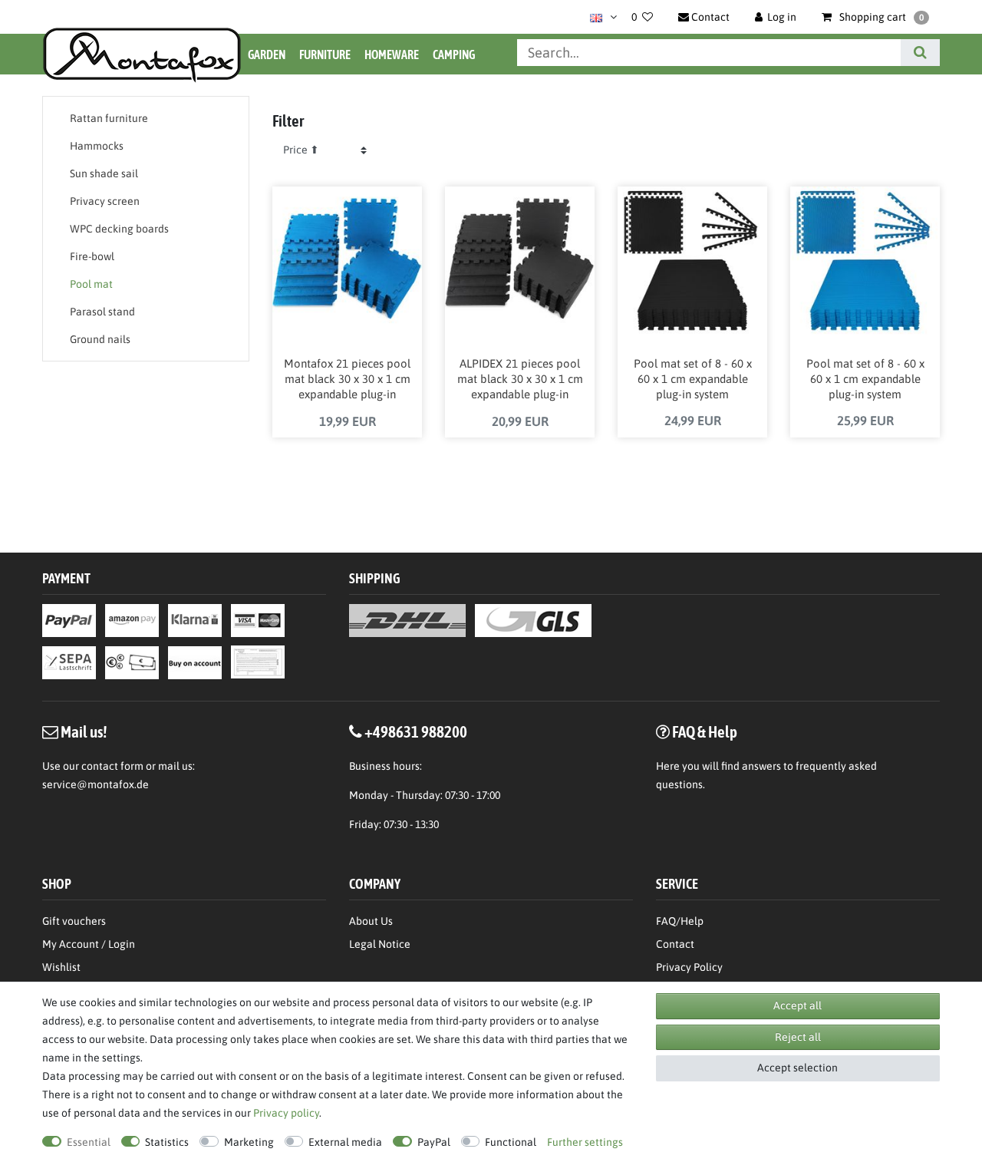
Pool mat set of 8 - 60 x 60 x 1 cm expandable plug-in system (693, 379)
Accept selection (797, 1067)
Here (668, 766)
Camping (454, 54)
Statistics (167, 1142)
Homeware (391, 54)
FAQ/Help (680, 921)
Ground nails (100, 339)
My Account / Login (88, 944)
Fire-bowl (92, 256)
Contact (675, 944)
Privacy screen (105, 201)
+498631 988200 (415, 731)
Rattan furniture (109, 118)
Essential (88, 1142)
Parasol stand (102, 311)
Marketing (249, 1142)
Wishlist (61, 967)
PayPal (433, 1142)
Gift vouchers (74, 921)
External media (345, 1142)
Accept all (797, 1005)
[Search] (920, 52)
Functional (510, 1142)
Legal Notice (379, 944)
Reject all (798, 1037)
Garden (266, 54)
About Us (371, 921)
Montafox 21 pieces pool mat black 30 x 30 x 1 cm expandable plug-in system (347, 380)
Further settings (585, 1142)
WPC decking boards (119, 229)
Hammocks (97, 146)
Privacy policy (286, 1113)
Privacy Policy (689, 967)
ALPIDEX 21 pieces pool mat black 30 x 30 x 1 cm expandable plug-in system (520, 380)
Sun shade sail (104, 173)
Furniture (325, 54)
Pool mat (91, 284)
